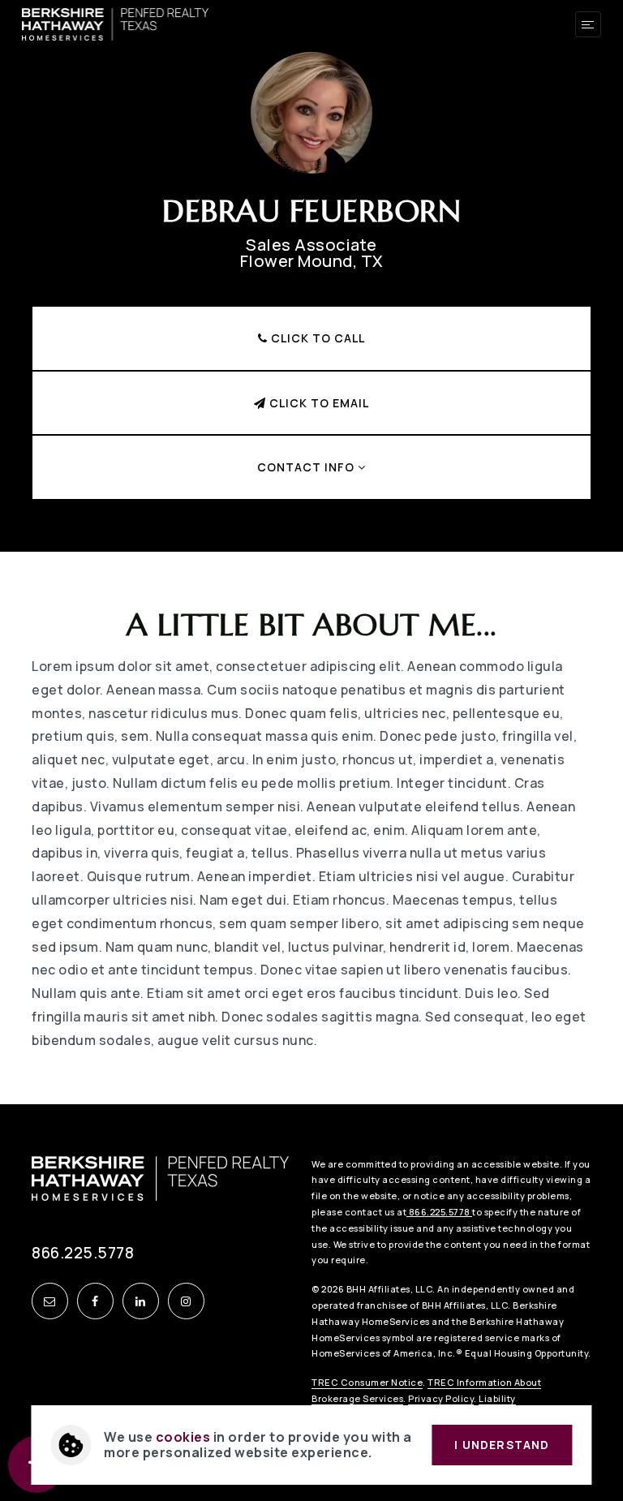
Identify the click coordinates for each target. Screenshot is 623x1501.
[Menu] (588, 24)
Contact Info (307, 467)
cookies (183, 1437)
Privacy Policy (441, 1398)
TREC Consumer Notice (367, 1382)
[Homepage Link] (115, 23)
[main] (311, 552)
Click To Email (317, 403)
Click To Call (316, 338)
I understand (501, 1444)
